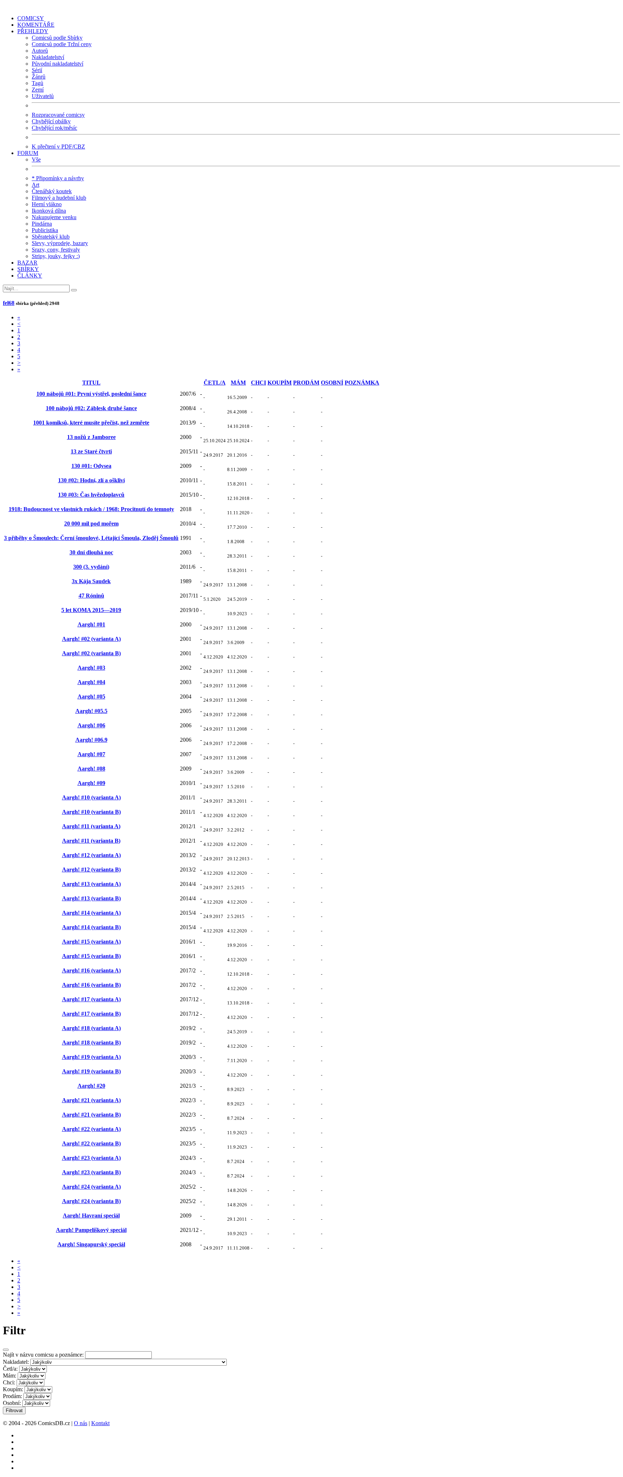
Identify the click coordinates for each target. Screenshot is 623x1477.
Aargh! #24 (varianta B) (91, 1201)
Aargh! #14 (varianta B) (91, 927)
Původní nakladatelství (57, 64)
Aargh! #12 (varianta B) (91, 869)
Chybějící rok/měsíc (54, 128)
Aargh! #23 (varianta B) (91, 1172)
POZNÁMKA (362, 383)
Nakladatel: (16, 1362)
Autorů (40, 51)
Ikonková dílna (49, 211)
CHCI (258, 383)
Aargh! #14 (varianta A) (91, 913)
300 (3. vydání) (91, 567)
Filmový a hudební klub (59, 198)
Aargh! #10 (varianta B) (91, 812)
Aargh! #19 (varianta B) (91, 1071)
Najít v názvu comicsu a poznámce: (43, 1355)
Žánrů (38, 77)
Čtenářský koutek (52, 191)
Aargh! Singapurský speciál (91, 1244)
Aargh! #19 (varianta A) (91, 1057)
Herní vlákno (47, 204)
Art (35, 185)
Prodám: (12, 1396)
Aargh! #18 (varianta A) (91, 1028)
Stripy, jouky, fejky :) (56, 256)
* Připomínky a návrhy (58, 178)
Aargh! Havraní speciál (91, 1215)
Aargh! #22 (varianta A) (91, 1129)
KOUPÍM (280, 383)
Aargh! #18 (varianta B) (91, 1042)
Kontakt (100, 1423)
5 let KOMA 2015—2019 (91, 610)
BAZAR (27, 263)
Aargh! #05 (91, 696)
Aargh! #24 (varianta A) (91, 1187)
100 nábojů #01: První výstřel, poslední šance (91, 394)
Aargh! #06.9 (91, 740)
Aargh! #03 (91, 668)
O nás (80, 1423)
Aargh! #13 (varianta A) (91, 884)
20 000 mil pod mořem (91, 523)
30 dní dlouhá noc (91, 552)
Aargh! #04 (91, 682)
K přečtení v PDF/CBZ (58, 146)
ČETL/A (215, 383)
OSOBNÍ (332, 383)
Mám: (9, 1375)
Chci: (9, 1382)
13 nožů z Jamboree (91, 437)
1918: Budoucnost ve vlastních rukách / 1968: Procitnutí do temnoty (91, 509)
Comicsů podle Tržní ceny (62, 44)
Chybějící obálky (51, 121)
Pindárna (42, 224)
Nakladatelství (48, 57)
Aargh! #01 (91, 624)
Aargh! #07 (91, 754)
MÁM (238, 383)
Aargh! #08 (91, 769)
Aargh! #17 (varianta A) (91, 999)
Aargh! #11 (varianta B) (91, 841)
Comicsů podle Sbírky (57, 38)
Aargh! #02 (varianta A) (91, 639)
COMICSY (30, 18)
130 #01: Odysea (91, 466)
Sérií (37, 70)
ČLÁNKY (29, 275)
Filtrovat (14, 1410)
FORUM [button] (27, 153)
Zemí (38, 90)
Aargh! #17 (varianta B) (91, 1014)
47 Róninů (91, 596)
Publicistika (45, 230)
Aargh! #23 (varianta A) (91, 1158)
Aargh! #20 (91, 1086)
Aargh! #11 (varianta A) (91, 826)
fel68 (8, 303)
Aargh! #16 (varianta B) (91, 985)
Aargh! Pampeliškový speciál (91, 1230)
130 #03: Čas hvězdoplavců (91, 495)
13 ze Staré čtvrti (91, 451)
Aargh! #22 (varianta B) (91, 1143)
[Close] (6, 1350)
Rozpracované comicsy (58, 115)
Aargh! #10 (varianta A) (91, 797)
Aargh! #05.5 (91, 711)
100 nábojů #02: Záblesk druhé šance (91, 408)
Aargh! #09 (91, 783)
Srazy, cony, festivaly (56, 250)
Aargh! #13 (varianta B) (91, 898)
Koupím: (13, 1389)
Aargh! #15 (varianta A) (91, 942)
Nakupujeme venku (54, 217)
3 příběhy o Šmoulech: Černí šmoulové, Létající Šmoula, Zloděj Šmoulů (91, 538)
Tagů (37, 83)
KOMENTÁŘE (35, 25)
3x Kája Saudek (91, 581)
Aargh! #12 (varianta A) (91, 855)
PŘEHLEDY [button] (32, 31)
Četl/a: (10, 1369)
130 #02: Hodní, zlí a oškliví (91, 480)
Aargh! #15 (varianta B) (91, 956)
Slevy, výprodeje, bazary (60, 243)
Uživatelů (43, 96)
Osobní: (12, 1403)
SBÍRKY (28, 269)
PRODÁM (306, 383)
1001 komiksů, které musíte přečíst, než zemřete (91, 423)
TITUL (91, 383)
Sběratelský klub (51, 237)
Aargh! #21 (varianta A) (91, 1100)
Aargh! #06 (91, 725)
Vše (36, 159)
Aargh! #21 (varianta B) (91, 1115)
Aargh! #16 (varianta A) (91, 970)
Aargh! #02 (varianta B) (91, 653)
